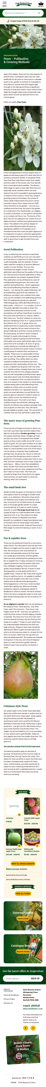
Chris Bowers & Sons (26, 1083)
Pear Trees (21, 102)
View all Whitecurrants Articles (18, 880)
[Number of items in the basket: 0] (41, 4)
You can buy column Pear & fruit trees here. (22, 746)
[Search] (39, 13)
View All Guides (23, 893)
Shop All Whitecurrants (23, 863)
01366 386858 (31, 1005)
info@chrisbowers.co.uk (32, 1008)
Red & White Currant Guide (16, 875)
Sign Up (35, 978)
